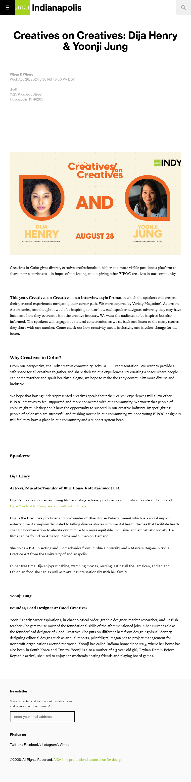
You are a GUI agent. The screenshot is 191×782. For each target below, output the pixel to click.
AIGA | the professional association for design (87, 760)
